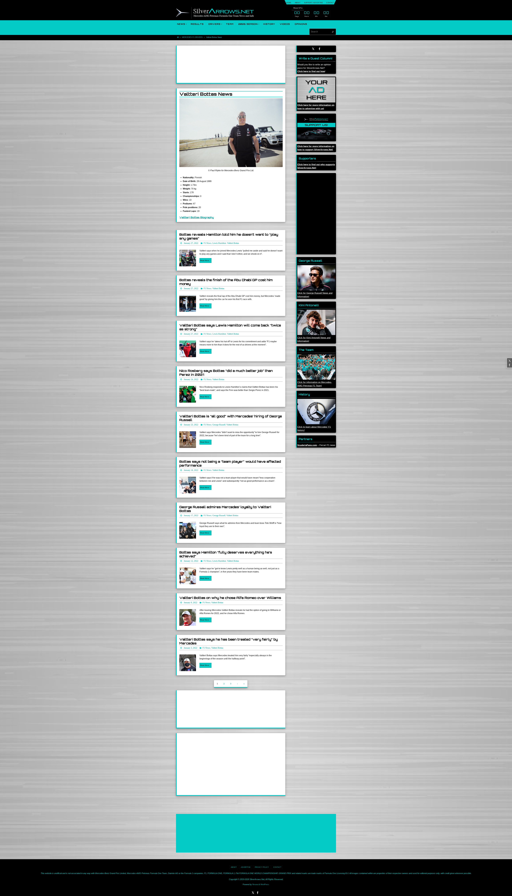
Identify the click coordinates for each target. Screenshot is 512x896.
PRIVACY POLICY (262, 867)
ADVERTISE (246, 867)
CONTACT (330, 3)
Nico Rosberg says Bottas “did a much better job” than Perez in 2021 (226, 373)
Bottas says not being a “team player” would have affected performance (230, 463)
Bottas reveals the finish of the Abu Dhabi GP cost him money (226, 282)
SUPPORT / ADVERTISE (313, 3)
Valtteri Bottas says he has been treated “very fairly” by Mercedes (228, 641)
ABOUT (298, 3)
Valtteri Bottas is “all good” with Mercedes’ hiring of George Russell (230, 418)
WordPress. (264, 884)
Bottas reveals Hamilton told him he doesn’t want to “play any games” (228, 236)
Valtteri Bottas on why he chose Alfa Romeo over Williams (230, 598)
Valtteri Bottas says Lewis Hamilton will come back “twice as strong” (230, 327)
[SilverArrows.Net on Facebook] (509, 365)
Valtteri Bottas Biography (196, 217)
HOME (288, 3)
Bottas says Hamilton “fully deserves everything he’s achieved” (225, 554)
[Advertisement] (231, 64)
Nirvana (255, 884)
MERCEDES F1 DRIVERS (192, 37)
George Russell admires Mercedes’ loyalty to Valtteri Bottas (225, 509)
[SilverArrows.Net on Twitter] (509, 360)
